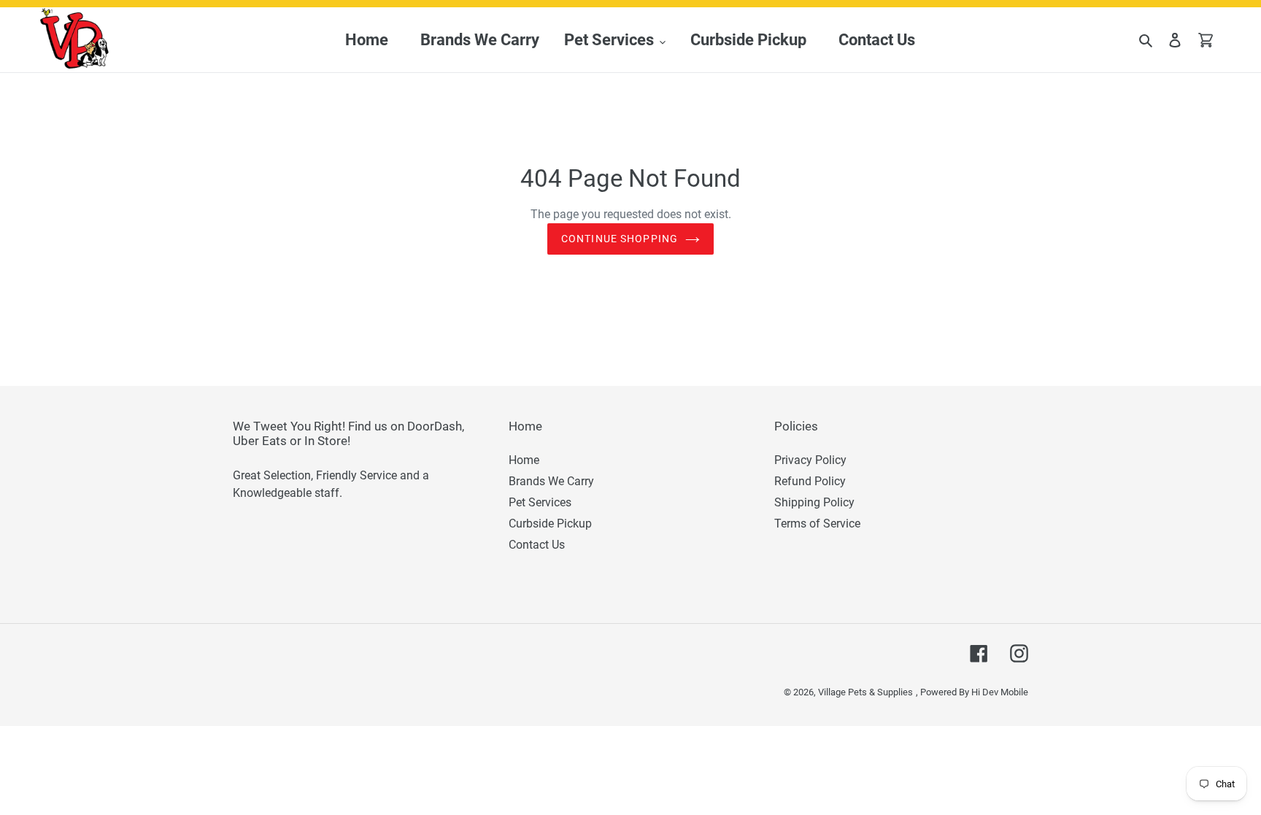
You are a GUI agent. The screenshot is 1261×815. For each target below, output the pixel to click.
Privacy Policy (810, 460)
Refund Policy (810, 481)
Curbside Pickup (550, 523)
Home (524, 460)
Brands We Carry (551, 481)
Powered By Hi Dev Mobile (974, 692)
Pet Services (540, 502)
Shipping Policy (814, 502)
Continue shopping (619, 238)
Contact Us (537, 545)
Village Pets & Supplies (865, 692)
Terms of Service (817, 523)
